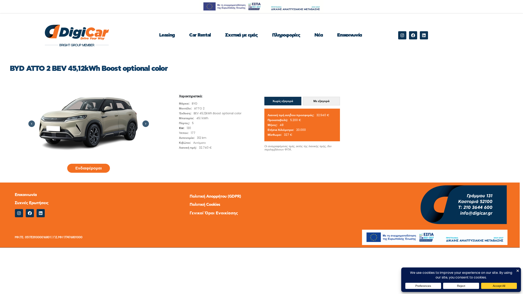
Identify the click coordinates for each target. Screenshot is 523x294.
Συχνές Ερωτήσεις (31, 203)
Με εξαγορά (321, 101)
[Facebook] (413, 35)
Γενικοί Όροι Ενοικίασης (214, 213)
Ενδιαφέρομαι (88, 168)
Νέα (318, 35)
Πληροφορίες (286, 35)
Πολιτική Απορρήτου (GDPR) (215, 196)
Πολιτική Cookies (205, 205)
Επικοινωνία (349, 35)
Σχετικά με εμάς (241, 35)
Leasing (167, 35)
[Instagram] (402, 35)
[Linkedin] (424, 35)
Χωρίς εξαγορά (283, 101)
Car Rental (200, 35)
